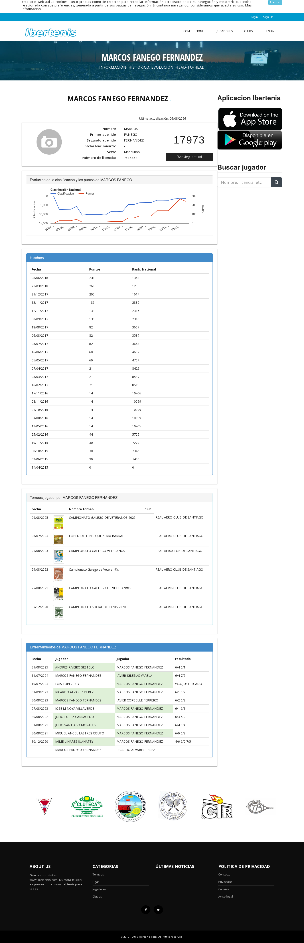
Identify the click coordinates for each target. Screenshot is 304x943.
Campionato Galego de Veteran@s (94, 569)
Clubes (97, 896)
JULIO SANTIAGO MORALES (75, 725)
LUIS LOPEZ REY (67, 684)
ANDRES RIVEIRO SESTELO (75, 667)
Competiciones (194, 31)
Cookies (223, 889)
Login (254, 17)
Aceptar (275, 2)
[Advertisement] (245, 219)
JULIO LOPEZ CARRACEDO (74, 717)
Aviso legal (225, 896)
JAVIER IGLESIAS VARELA (134, 675)
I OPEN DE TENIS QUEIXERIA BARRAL (96, 536)
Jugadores (225, 31)
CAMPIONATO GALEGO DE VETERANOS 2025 (102, 517)
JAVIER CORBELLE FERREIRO (137, 700)
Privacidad (225, 882)
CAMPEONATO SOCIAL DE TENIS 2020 (97, 607)
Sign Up (268, 17)
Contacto (224, 874)
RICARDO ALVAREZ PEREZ (74, 692)
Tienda (269, 31)
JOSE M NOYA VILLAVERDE (74, 708)
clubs (248, 31)
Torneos (98, 874)
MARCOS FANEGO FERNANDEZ (140, 667)
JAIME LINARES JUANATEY (74, 741)
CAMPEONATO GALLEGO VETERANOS (97, 551)
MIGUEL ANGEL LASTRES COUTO (79, 733)
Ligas (96, 882)
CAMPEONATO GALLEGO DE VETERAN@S (100, 588)
